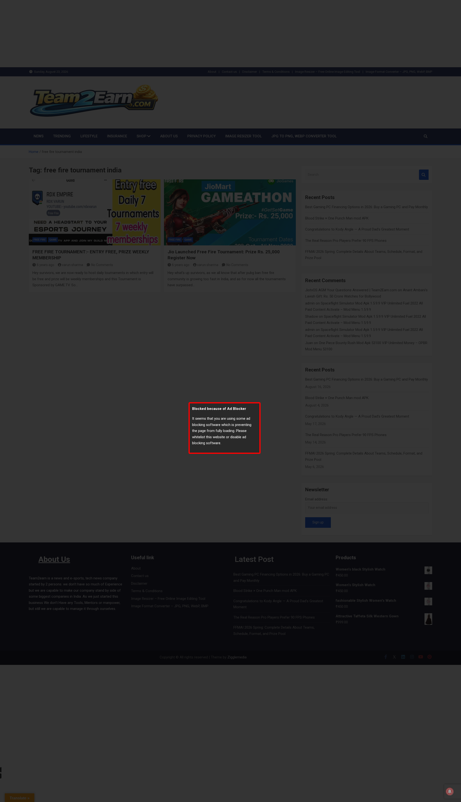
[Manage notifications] (450, 791)
